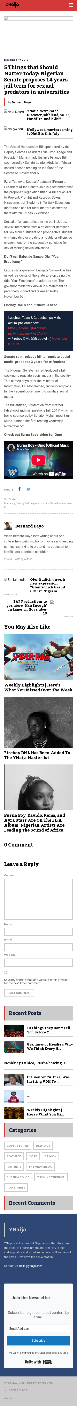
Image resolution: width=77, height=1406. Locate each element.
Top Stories (10, 499)
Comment (11, 875)
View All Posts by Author (18, 559)
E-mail (8, 939)
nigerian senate (40, 503)
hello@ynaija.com (30, 1266)
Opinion (50, 1156)
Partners (14, 1166)
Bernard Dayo (21, 102)
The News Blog (18, 1177)
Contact (9, 1398)
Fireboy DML (23, 503)
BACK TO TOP (18, 1390)
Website (10, 954)
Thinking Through (51, 1177)
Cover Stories (18, 1145)
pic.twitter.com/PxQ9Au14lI (28, 333)
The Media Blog (40, 1166)
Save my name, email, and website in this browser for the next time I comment (36, 981)
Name (8, 924)
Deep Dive (43, 1145)
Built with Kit (38, 1362)
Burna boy (9, 503)
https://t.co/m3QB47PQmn (27, 328)
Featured (14, 1156)
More (33, 1156)
